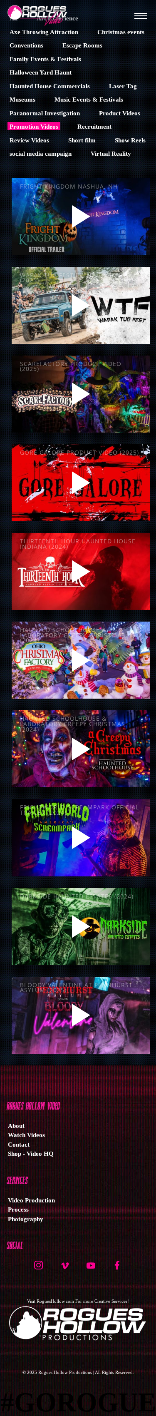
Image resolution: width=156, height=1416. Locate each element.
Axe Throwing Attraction (44, 32)
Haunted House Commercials (50, 86)
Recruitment (94, 126)
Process (18, 1209)
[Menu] (140, 15)
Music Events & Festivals (88, 99)
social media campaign (41, 153)
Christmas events (120, 32)
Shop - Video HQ (31, 1153)
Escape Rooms (82, 45)
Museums (22, 99)
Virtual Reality (111, 153)
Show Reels (130, 140)
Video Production (31, 1200)
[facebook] (117, 1268)
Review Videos (29, 140)
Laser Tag (123, 86)
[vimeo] (65, 1268)
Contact (19, 1144)
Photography (25, 1219)
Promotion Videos (34, 126)
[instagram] (38, 1268)
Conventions (26, 45)
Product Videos (119, 113)
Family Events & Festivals (45, 59)
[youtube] (91, 1270)
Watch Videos (26, 1135)
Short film (82, 140)
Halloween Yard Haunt (41, 72)
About (16, 1125)
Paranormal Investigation (45, 113)
